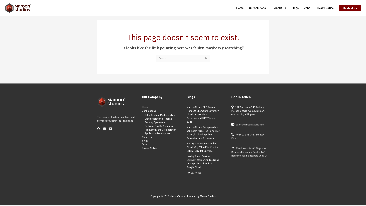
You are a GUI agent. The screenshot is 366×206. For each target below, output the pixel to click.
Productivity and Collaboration (160, 129)
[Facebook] (98, 128)
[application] (267, 8)
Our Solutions (257, 8)
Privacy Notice (325, 8)
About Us (280, 8)
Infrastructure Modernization (160, 115)
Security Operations (155, 122)
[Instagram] (104, 128)
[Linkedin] (110, 128)
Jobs (307, 8)
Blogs (295, 8)
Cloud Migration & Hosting (158, 118)
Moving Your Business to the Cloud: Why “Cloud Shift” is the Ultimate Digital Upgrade (202, 147)
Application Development (158, 133)
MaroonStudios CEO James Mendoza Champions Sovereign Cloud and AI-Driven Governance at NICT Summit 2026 (203, 114)
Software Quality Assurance (159, 126)
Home (240, 8)
